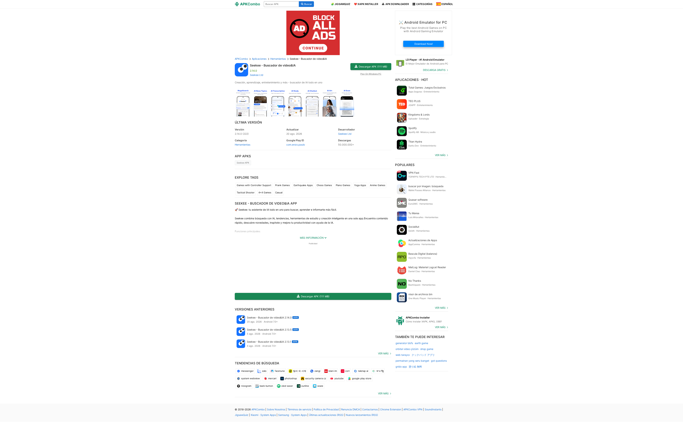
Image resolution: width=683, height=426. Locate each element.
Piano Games (343, 185)
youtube (339, 378)
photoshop (291, 378)
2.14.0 (242, 133)
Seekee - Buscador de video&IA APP (266, 203)
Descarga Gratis (434, 69)
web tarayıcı (403, 354)
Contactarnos (370, 409)
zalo (264, 370)
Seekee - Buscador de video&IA (273, 65)
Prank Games (282, 185)
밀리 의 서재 (299, 370)
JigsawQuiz (241, 414)
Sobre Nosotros (276, 409)
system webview (250, 378)
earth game (421, 343)
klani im (333, 370)
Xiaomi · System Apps (263, 414)
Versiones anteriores (254, 309)
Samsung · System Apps (292, 414)
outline (305, 385)
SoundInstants (433, 409)
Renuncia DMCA (350, 409)
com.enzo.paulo (295, 144)
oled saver (287, 385)
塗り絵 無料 (415, 366)
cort (347, 370)
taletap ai (363, 370)
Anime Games (377, 185)
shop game (426, 348)
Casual (278, 192)
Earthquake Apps (303, 185)
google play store (361, 378)
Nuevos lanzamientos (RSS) (362, 414)
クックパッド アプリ (423, 354)
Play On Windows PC (370, 74)
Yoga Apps (360, 185)
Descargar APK (373, 66)
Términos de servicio (299, 409)
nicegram (246, 385)
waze (320, 385)
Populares (405, 165)
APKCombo (241, 58)
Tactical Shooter (246, 192)
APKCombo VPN (412, 409)
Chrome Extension (390, 409)
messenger (247, 370)
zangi (317, 370)
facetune (280, 370)
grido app (401, 366)
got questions (439, 360)
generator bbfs (404, 343)
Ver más (383, 353)
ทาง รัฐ (380, 370)
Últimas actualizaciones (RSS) (326, 414)
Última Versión (248, 122)
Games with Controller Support (254, 185)
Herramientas (242, 144)
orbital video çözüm (407, 348)
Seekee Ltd (256, 74)
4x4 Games (264, 192)
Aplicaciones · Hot (411, 80)
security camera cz (315, 378)
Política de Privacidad (326, 409)
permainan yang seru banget (412, 360)
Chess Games (324, 185)
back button (266, 385)
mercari (272, 378)
